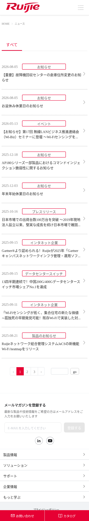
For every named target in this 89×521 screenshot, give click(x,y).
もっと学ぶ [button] (12, 497)
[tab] (44, 454)
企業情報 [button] (10, 486)
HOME (6, 23)
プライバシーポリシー (46, 509)
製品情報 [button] (10, 454)
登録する (74, 427)
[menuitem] (12, 44)
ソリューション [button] (15, 465)
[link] (6, 23)
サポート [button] (10, 475)
